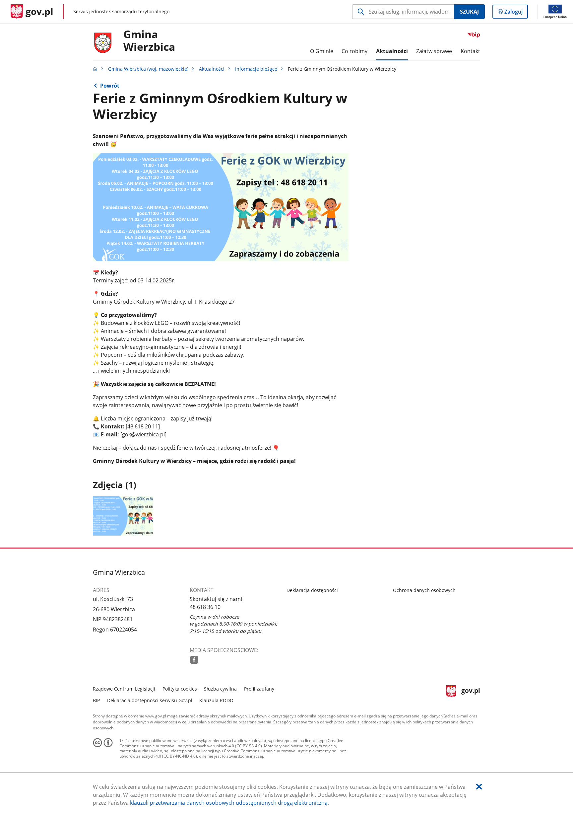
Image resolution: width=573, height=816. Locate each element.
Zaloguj (516, 13)
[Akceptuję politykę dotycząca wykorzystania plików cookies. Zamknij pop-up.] (479, 786)
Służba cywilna (220, 689)
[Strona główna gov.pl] (95, 69)
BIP (96, 700)
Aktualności (211, 69)
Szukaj (469, 11)
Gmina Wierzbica (149, 41)
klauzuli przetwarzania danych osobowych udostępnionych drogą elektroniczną (229, 802)
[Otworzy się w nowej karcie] (194, 659)
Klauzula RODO (216, 700)
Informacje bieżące (256, 69)
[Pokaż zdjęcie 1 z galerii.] (123, 516)
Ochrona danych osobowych (424, 590)
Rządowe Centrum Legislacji (124, 689)
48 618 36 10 (205, 607)
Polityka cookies (179, 689)
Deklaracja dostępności (312, 590)
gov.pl (470, 693)
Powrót (109, 85)
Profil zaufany (259, 689)
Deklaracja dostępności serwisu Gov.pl (149, 700)
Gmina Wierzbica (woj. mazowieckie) (148, 69)
